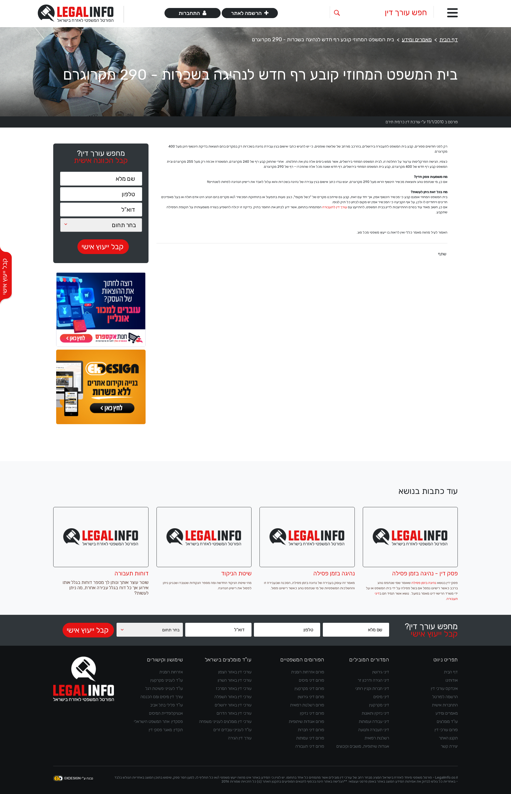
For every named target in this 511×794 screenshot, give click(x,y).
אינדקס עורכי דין (444, 688)
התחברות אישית (445, 704)
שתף (442, 253)
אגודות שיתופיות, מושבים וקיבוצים (362, 746)
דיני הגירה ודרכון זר (373, 680)
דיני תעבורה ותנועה (373, 729)
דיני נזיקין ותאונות (375, 713)
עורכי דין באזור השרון (235, 680)
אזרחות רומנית (171, 671)
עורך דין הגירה (240, 737)
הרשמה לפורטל (445, 696)
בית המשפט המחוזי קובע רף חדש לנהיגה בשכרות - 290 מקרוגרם (323, 39)
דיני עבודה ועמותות (374, 721)
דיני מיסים (381, 696)
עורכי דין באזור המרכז (234, 688)
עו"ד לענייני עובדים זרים (232, 729)
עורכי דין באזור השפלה (233, 696)
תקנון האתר (448, 737)
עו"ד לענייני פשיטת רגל (164, 688)
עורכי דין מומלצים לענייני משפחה (225, 721)
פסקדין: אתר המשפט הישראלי (158, 721)
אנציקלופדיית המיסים (166, 713)
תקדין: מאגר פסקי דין (166, 729)
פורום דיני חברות (311, 729)
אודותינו (452, 680)
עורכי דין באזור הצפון (235, 671)
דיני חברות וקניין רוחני (372, 688)
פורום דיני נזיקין (312, 713)
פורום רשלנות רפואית (307, 704)
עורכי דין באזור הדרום (234, 713)
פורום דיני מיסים (311, 680)
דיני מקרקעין (379, 704)
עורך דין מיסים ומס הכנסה (162, 696)
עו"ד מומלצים (447, 721)
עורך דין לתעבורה (334, 207)
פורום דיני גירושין (311, 696)
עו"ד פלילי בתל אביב (166, 704)
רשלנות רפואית (377, 737)
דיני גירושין (380, 671)
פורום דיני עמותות (310, 737)
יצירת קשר (449, 746)
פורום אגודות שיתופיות (306, 721)
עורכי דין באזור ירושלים (233, 704)
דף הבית (448, 39)
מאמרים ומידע (417, 39)
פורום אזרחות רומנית (307, 671)
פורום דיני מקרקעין (309, 688)
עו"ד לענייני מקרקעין (166, 680)
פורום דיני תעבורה (309, 746)
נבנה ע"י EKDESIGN (78, 778)
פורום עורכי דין (446, 729)
